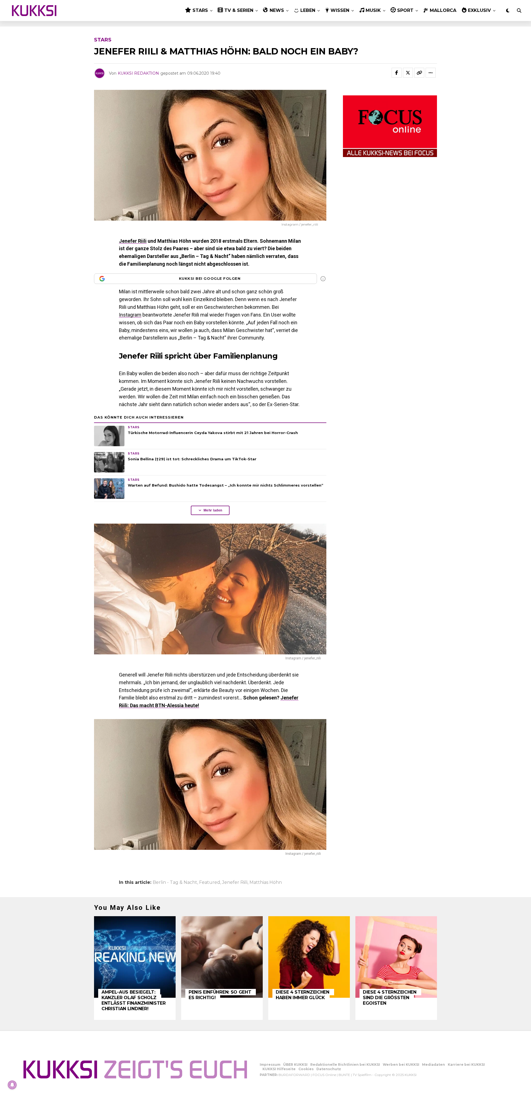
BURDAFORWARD (294, 1075)
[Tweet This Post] (408, 73)
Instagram (130, 315)
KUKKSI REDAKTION (138, 73)
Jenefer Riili (133, 241)
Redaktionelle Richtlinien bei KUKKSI (345, 1064)
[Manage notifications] (12, 1084)
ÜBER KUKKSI (295, 1064)
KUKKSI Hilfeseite (279, 1069)
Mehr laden (213, 510)
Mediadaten (433, 1064)
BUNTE (344, 1075)
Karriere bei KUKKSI (466, 1064)
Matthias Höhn (265, 882)
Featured (209, 882)
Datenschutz (328, 1069)
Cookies (306, 1069)
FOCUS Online (324, 1075)
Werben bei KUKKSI (401, 1064)
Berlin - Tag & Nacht (175, 882)
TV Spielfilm (362, 1075)
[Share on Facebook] (397, 73)
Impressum (270, 1064)
